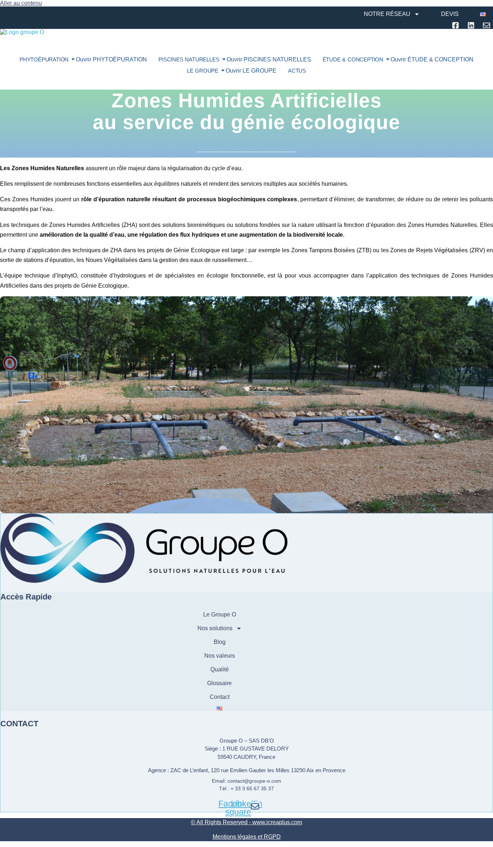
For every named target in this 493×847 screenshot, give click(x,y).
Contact (220, 697)
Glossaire (219, 683)
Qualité (219, 669)
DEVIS (450, 14)
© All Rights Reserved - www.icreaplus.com (246, 822)
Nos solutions (214, 628)
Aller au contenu (21, 3)
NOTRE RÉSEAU (387, 14)
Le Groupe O (219, 614)
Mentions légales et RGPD (247, 837)
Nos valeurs (219, 656)
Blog (220, 642)
